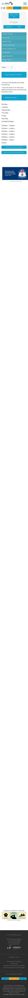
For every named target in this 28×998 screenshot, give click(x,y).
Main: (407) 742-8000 (14, 942)
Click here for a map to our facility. (14, 147)
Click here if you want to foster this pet (14, 152)
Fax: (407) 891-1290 (14, 944)
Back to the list (14, 16)
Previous (9, 27)
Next (19, 27)
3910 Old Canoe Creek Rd (14, 939)
